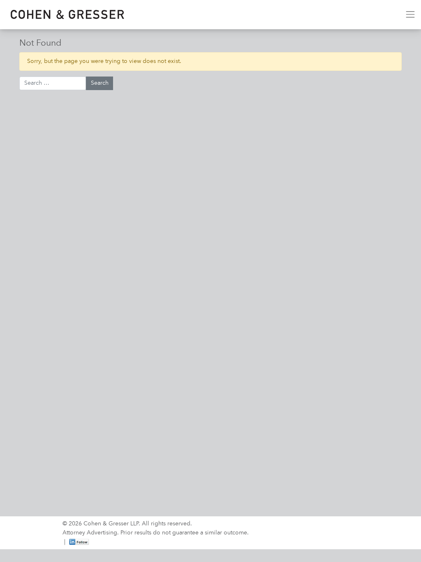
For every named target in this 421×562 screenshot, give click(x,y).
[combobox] (52, 84)
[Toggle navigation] (410, 14)
